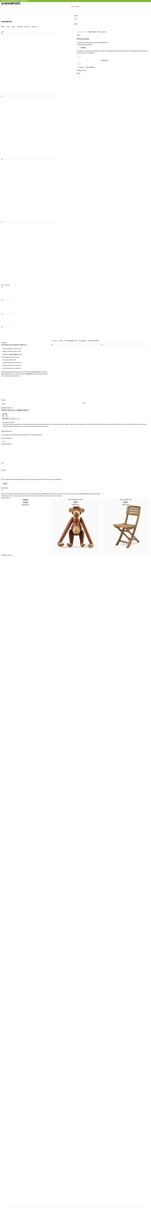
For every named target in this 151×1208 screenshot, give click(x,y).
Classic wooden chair (126, 499)
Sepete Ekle (104, 60)
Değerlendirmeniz (6, 444)
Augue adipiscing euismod (75, 499)
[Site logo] (11, 3)
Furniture (75, 501)
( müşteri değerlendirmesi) (84, 44)
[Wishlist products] (75, 12)
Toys (85, 32)
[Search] (75, 9)
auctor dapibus (13, 354)
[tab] (54, 341)
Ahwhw (25, 499)
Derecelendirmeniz (7, 438)
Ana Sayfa (79, 32)
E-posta (3, 470)
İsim (2, 463)
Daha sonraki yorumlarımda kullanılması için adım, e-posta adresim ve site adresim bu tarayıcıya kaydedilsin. (31, 479)
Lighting (25, 501)
